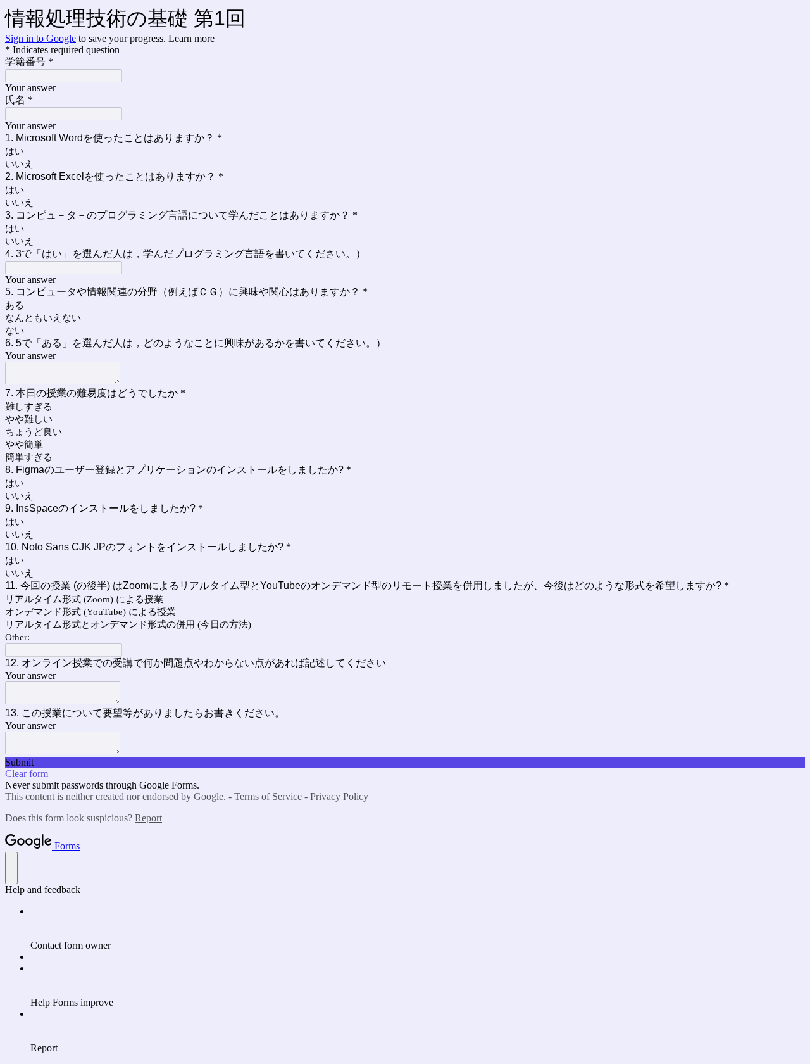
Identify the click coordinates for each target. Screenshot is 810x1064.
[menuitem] (417, 928)
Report (148, 818)
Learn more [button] (191, 38)
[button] (405, 762)
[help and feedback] (11, 868)
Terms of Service (268, 796)
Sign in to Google (40, 38)
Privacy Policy (339, 796)
